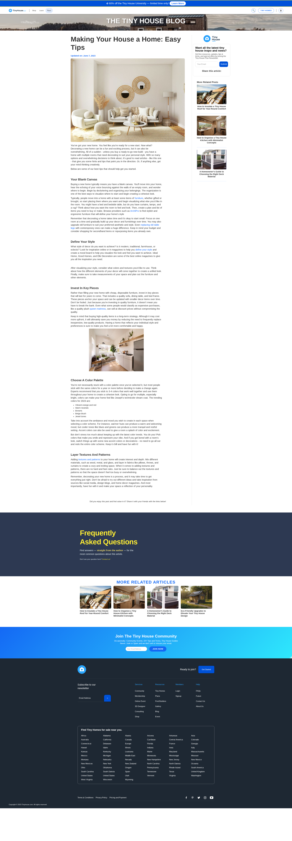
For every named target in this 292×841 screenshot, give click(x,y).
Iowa (171, 748)
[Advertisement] (146, 824)
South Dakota (109, 772)
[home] (17, 10)
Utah (127, 776)
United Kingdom (198, 772)
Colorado (195, 740)
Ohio (83, 768)
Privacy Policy (101, 798)
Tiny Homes (160, 691)
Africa (83, 736)
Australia (85, 740)
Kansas (84, 752)
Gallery (158, 706)
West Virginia (87, 779)
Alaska (128, 736)
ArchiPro (134, 211)
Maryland (173, 752)
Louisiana (129, 752)
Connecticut (86, 744)
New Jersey (174, 760)
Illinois (128, 748)
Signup (178, 696)
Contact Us (200, 701)
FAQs (198, 691)
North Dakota (174, 764)
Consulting (139, 711)
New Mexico (196, 760)
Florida (150, 744)
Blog (157, 711)
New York (107, 764)
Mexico (84, 756)
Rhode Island (174, 768)
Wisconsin (107, 779)
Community (139, 691)
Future (198, 696)
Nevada (128, 760)
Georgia (194, 744)
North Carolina (153, 764)
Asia (193, 736)
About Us (199, 706)
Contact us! (106, 559)
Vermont (150, 776)
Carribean (151, 740)
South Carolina (87, 772)
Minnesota (151, 756)
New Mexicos (87, 764)
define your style (143, 249)
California (107, 740)
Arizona (150, 736)
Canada (128, 740)
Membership (140, 696)
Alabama (107, 736)
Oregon (128, 768)
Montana (84, 760)
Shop (137, 717)
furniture (139, 198)
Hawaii (84, 748)
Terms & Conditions (85, 798)
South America (197, 768)
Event (157, 717)
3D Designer (140, 706)
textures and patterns (89, 459)
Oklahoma (107, 768)
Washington (196, 776)
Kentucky (107, 752)
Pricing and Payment (118, 798)
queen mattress (98, 309)
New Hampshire (154, 760)
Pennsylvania (153, 768)
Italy (193, 748)
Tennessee (151, 772)
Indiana (150, 748)
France (172, 744)
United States (87, 776)
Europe (128, 744)
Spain (127, 772)
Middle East (130, 756)
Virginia (172, 776)
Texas (171, 772)
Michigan (107, 756)
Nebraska (107, 760)
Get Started (206, 669)
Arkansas (173, 736)
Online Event (140, 701)
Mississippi (174, 756)
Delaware (107, 744)
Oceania (194, 764)
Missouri (194, 756)
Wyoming (129, 779)
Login (178, 691)
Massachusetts (197, 752)
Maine (149, 752)
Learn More (178, 3)
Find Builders (160, 701)
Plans (157, 696)
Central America (176, 740)
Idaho (105, 748)
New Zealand (130, 764)
